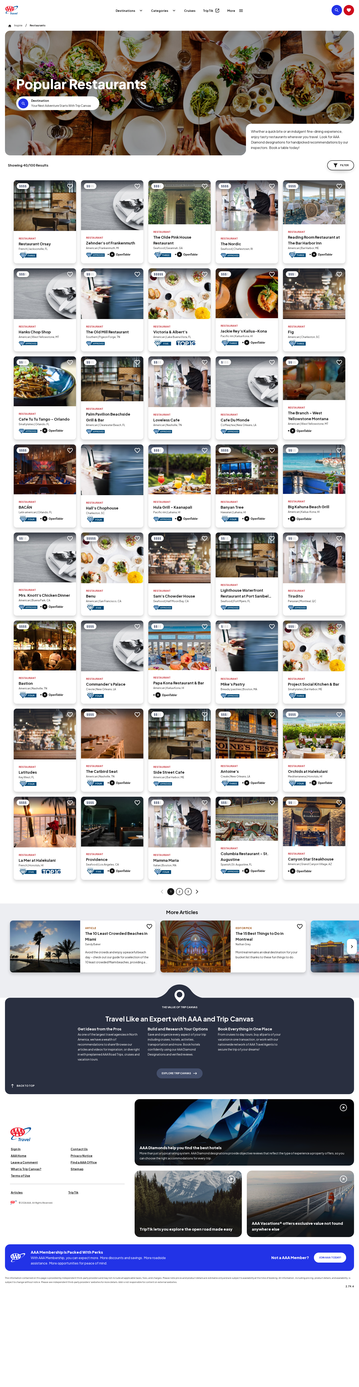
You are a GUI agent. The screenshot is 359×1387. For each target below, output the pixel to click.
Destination (40, 100)
